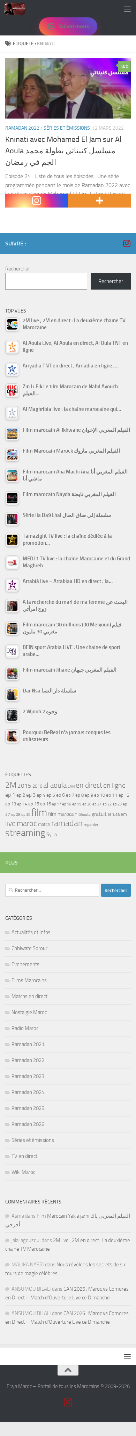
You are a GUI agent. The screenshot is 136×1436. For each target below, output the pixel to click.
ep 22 (107, 804)
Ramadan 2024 (28, 1092)
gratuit (99, 814)
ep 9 (89, 795)
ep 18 (66, 804)
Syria (51, 834)
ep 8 (79, 795)
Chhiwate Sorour (29, 948)
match (44, 824)
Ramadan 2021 (28, 1044)
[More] (99, 201)
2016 (37, 786)
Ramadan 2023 (28, 1076)
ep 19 (76, 804)
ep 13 (10, 803)
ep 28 (15, 814)
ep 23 (117, 804)
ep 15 (33, 803)
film (39, 812)
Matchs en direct (29, 996)
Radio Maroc (25, 1028)
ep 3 (31, 795)
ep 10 (99, 795)
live (10, 823)
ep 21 (96, 804)
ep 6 (60, 795)
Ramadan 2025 (28, 1108)
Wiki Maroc (23, 1172)
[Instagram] (36, 201)
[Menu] (127, 8)
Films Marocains (29, 980)
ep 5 (50, 795)
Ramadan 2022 (22, 128)
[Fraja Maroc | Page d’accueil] (18, 9)
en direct (89, 785)
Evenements (25, 964)
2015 (24, 785)
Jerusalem (117, 814)
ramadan (67, 823)
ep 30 (25, 814)
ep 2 (20, 795)
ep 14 (22, 804)
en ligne (114, 785)
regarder (91, 824)
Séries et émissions (67, 128)
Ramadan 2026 (28, 1124)
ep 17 (56, 804)
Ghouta (84, 814)
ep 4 (41, 795)
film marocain (62, 814)
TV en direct (24, 1156)
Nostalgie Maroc (29, 1012)
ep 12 (124, 795)
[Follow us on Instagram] (126, 243)
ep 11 (112, 795)
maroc (27, 823)
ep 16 (45, 803)
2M (10, 785)
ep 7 (70, 795)
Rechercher (17, 269)
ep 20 (86, 804)
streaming (25, 832)
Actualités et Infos (31, 932)
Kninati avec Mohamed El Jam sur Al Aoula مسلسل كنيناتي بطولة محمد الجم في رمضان (63, 151)
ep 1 (10, 795)
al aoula (55, 785)
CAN (71, 786)
